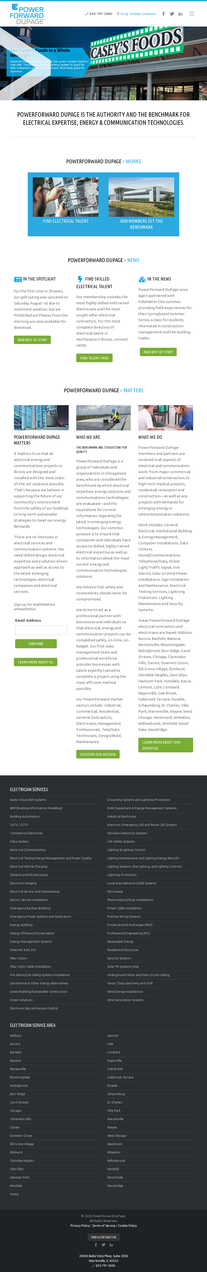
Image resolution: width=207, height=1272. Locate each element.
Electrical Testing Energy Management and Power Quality (51, 858)
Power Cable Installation (124, 908)
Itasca (14, 1194)
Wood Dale (115, 1177)
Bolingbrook (19, 1085)
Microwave (115, 891)
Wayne (112, 1127)
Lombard (113, 1052)
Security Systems (119, 958)
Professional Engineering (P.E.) (128, 933)
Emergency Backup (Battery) (30, 908)
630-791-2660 (101, 14)
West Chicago (116, 1135)
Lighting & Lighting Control (126, 849)
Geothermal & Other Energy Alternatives (39, 983)
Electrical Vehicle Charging (28, 866)
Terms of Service (104, 1225)
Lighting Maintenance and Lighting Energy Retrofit (143, 858)
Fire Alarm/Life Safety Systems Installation (40, 975)
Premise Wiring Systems (124, 916)
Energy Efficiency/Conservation (32, 933)
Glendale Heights (22, 1160)
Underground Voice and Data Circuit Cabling (138, 975)
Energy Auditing (21, 925)
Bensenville (18, 1069)
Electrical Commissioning (27, 849)
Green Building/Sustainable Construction (38, 991)
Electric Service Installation (29, 899)
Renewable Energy (120, 941)
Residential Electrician (123, 950)
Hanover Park (19, 1177)
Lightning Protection (122, 874)
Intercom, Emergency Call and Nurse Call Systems (142, 824)
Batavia (15, 1060)
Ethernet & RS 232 (23, 950)
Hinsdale (16, 1185)
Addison (15, 1035)
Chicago (15, 1110)
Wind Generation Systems (125, 1000)
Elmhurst (16, 1152)
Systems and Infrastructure (29, 874)
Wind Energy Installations (125, 991)
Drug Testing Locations (138, 14)
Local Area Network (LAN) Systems (131, 883)
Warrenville (115, 1119)
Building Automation (25, 816)
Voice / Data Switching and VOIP (130, 983)
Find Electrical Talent (66, 220)
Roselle (112, 1085)
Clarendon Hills (20, 1119)
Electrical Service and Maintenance (35, 891)
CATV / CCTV (19, 824)
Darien (15, 1127)
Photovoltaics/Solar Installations (130, 899)
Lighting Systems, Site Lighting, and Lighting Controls (144, 866)
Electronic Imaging (23, 883)
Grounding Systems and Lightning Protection (138, 799)
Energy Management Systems (31, 941)
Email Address (28, 620)
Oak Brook (115, 1069)
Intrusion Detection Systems (127, 833)
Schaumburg (116, 1094)
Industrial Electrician (121, 816)
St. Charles (114, 1102)
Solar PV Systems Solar (123, 966)
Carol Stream (19, 1102)
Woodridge (115, 1185)
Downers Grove (21, 1135)
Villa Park (113, 1110)
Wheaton (113, 1152)
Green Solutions (21, 1000)
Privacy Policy (80, 1225)
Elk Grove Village (22, 1144)
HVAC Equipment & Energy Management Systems (141, 808)
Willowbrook (116, 1160)
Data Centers (19, 841)
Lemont (112, 1035)
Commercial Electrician (26, 833)
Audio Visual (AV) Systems (28, 799)
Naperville (114, 1060)
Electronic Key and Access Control (34, 1008)
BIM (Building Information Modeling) (36, 808)
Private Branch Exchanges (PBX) (129, 925)
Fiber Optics (18, 958)
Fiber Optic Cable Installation (30, 966)
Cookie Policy (127, 1225)
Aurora (15, 1044)
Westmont (114, 1144)
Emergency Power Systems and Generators (40, 916)
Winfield (113, 1169)
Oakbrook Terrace (120, 1077)
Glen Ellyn (17, 1169)
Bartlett (15, 1052)
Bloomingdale (20, 1077)
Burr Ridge (17, 1094)
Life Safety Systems (121, 841)
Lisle (110, 1044)
